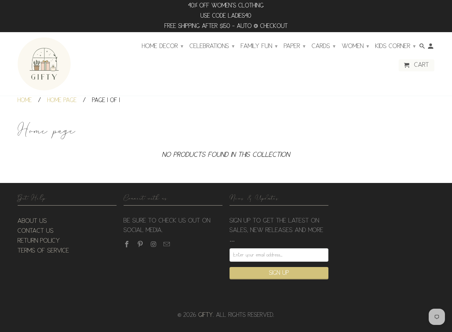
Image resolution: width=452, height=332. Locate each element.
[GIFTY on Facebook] (127, 244)
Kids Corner (395, 46)
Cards (323, 46)
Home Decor (162, 46)
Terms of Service (43, 251)
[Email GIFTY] (167, 244)
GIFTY (205, 315)
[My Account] (431, 47)
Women (355, 46)
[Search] (423, 47)
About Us (32, 221)
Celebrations (212, 46)
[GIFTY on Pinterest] (141, 244)
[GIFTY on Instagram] (154, 244)
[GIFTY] (44, 63)
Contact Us (36, 231)
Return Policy (39, 241)
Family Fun (259, 46)
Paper (294, 46)
